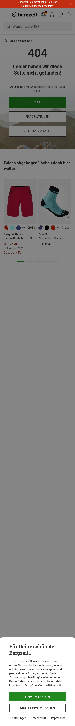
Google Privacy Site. (51, 685)
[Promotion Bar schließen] (71, 4)
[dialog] (37, 681)
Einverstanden (37, 697)
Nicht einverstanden (37, 708)
